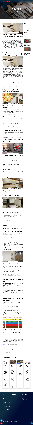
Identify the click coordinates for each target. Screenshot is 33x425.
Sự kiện (26, 32)
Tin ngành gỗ (27, 30)
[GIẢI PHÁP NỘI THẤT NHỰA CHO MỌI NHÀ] (6, 395)
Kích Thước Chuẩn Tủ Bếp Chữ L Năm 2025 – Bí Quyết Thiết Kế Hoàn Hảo (5, 370)
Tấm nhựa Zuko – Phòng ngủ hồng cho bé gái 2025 (27, 369)
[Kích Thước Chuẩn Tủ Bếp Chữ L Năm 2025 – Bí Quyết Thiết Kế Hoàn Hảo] (5, 362)
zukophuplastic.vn (6, 353)
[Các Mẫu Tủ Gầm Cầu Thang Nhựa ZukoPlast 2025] (20, 362)
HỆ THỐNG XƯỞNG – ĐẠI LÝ (26, 398)
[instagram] (17, 11)
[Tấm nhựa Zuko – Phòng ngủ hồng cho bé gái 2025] (27, 362)
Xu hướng (26, 34)
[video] (27, 41)
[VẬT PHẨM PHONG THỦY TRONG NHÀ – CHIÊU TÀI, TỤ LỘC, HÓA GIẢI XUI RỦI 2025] (13, 362)
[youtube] (18, 11)
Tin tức (26, 25)
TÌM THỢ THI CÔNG (24, 399)
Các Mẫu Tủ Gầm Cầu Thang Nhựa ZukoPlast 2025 (20, 368)
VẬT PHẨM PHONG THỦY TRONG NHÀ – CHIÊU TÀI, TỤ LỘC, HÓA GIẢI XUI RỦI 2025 (12, 370)
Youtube (9, 409)
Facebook (5, 409)
